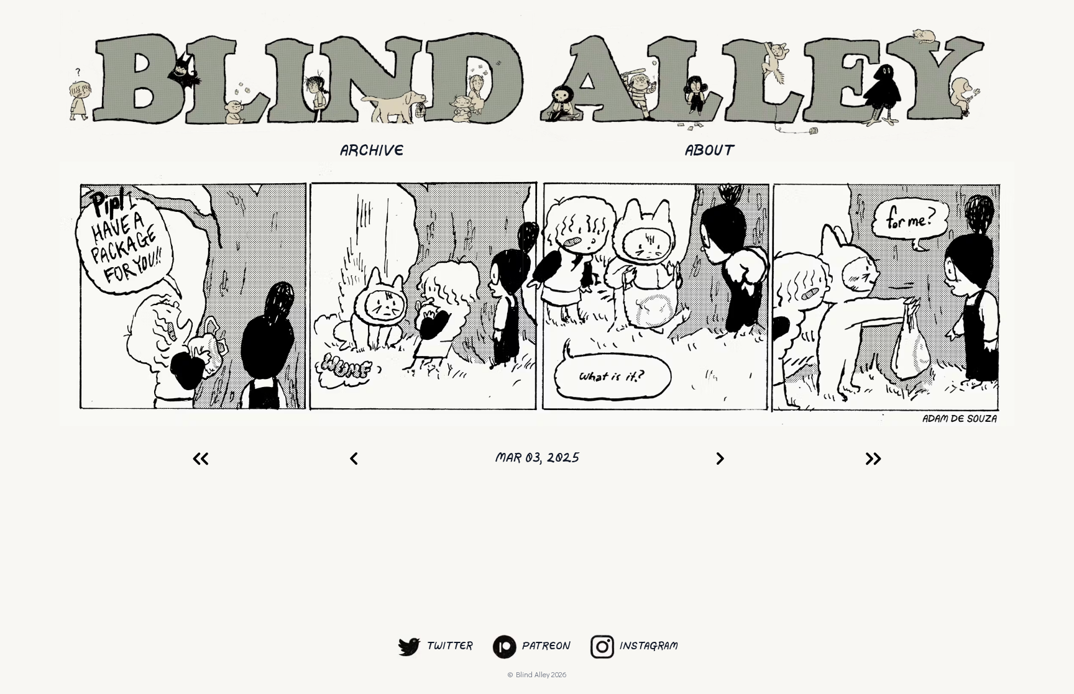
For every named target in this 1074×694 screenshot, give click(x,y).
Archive (372, 151)
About (709, 151)
